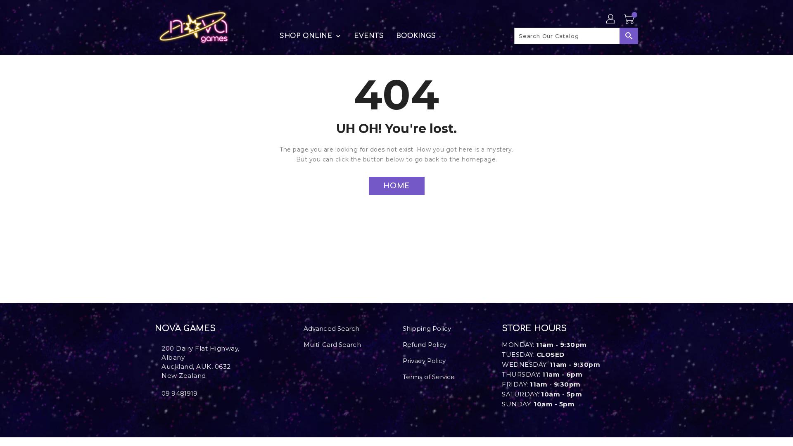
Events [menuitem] (369, 36)
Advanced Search (332, 328)
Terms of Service (429, 377)
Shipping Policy (427, 328)
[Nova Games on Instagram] (163, 412)
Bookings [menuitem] (416, 36)
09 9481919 (179, 393)
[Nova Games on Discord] (170, 412)
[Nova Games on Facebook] (157, 412)
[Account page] (611, 19)
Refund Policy (424, 345)
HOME (396, 186)
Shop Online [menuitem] (306, 36)
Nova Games (185, 328)
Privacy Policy (424, 361)
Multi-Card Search (332, 345)
